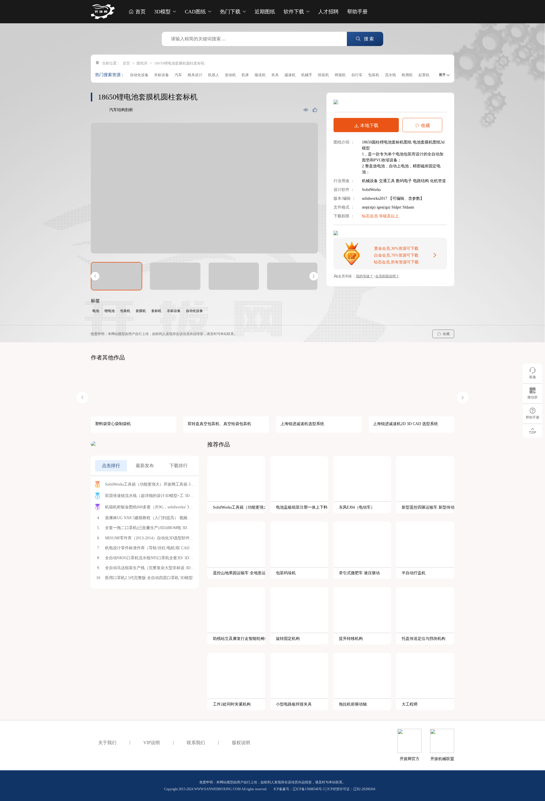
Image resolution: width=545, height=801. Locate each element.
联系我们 (196, 742)
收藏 (425, 125)
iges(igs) (384, 207)
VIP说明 (151, 742)
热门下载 (231, 11)
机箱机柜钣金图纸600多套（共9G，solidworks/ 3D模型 (149, 507)
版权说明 (241, 742)
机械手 (306, 75)
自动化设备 (139, 75)
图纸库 (142, 63)
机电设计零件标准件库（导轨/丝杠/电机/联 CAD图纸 (149, 548)
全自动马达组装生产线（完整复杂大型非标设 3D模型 (149, 568)
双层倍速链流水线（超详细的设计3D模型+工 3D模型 (149, 496)
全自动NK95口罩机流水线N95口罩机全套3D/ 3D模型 (149, 558)
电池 (95, 311)
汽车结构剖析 (121, 110)
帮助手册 (357, 11)
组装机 (323, 75)
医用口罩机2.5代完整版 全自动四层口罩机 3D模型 (149, 578)
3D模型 (163, 11)
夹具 (275, 75)
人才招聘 (328, 11)
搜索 (368, 38)
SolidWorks (371, 190)
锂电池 (109, 311)
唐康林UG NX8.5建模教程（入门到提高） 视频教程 (149, 518)
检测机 (407, 75)
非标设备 (161, 75)
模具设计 (195, 75)
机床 (245, 75)
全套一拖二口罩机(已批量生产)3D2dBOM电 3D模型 (149, 528)
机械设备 (370, 181)
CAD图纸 (196, 11)
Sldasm (408, 207)
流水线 (390, 75)
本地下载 (369, 125)
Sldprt (397, 207)
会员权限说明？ (387, 276)
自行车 (356, 75)
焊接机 (340, 75)
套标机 (156, 311)
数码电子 (404, 181)
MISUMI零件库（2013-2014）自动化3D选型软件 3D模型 (149, 538)
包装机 (373, 75)
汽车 (178, 75)
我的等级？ (364, 276)
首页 (140, 11)
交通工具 (387, 181)
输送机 (260, 75)
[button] (95, 276)
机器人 (213, 75)
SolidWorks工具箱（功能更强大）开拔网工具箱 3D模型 (149, 484)
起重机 (423, 75)
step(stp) (369, 207)
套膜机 (141, 311)
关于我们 (107, 742)
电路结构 (421, 181)
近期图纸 (265, 11)
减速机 (289, 75)
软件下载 (294, 11)
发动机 (230, 75)
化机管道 (438, 181)
